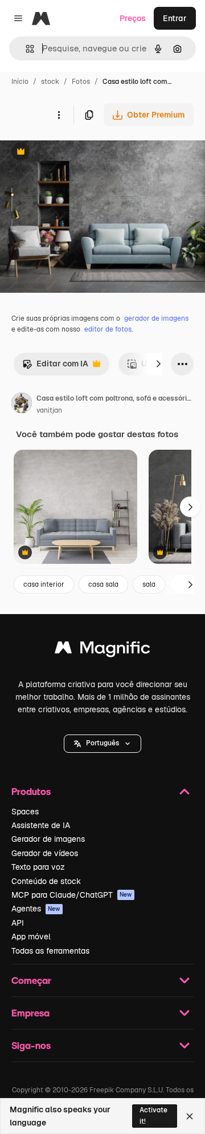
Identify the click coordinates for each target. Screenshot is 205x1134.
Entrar (175, 18)
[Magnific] (102, 650)
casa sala (103, 584)
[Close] (189, 1116)
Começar (31, 980)
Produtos (31, 791)
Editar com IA (55, 366)
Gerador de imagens (48, 839)
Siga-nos (31, 1045)
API (17, 923)
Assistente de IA (40, 825)
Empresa (30, 1013)
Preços (133, 18)
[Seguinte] (158, 364)
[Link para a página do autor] (21, 405)
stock (50, 81)
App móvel (31, 936)
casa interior (43, 584)
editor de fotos (108, 329)
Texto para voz (38, 867)
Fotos (81, 81)
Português (102, 743)
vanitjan (49, 410)
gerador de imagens (156, 318)
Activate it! (153, 1115)
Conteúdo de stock (46, 881)
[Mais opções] (58, 114)
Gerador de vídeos (44, 853)
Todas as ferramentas (50, 951)
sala (148, 584)
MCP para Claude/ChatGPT (71, 895)
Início (19, 81)
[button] (102, 744)
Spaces (25, 811)
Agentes (35, 908)
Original (73, 152)
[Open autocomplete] (25, 49)
